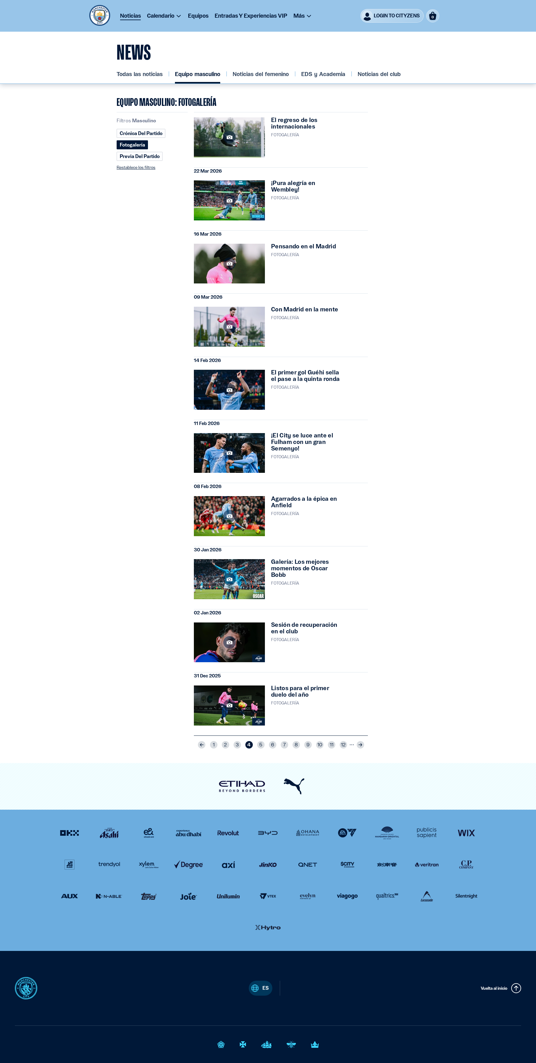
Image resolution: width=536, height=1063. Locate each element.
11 (331, 744)
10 (319, 744)
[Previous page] (201, 745)
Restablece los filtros (136, 167)
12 (343, 744)
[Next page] (360, 745)
